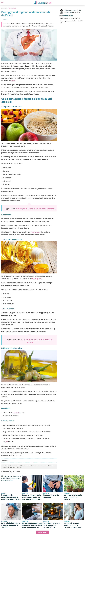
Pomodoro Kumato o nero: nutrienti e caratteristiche (51, 525)
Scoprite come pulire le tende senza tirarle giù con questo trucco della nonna (32, 497)
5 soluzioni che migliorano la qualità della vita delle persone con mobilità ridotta (10, 497)
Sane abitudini (12, 8)
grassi (13, 81)
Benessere (4, 8)
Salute (3, 493)
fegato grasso (37, 279)
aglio (6, 442)
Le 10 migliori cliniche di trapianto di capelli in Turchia (10, 525)
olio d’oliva (16, 412)
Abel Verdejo (76, 12)
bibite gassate (35, 232)
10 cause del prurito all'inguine (51, 496)
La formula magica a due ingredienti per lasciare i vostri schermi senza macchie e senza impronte (32, 525)
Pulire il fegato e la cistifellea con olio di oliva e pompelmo (35, 209)
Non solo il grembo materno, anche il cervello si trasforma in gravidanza (73, 525)
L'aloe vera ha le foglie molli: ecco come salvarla (73, 497)
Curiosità (25, 493)
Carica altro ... (42, 532)
